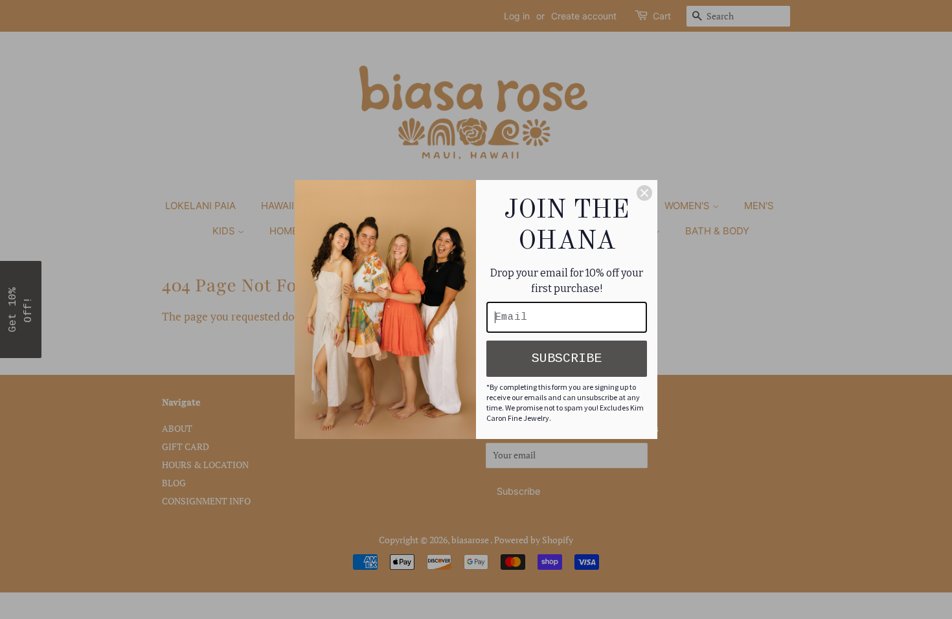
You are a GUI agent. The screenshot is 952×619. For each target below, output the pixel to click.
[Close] (644, 193)
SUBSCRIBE (567, 358)
